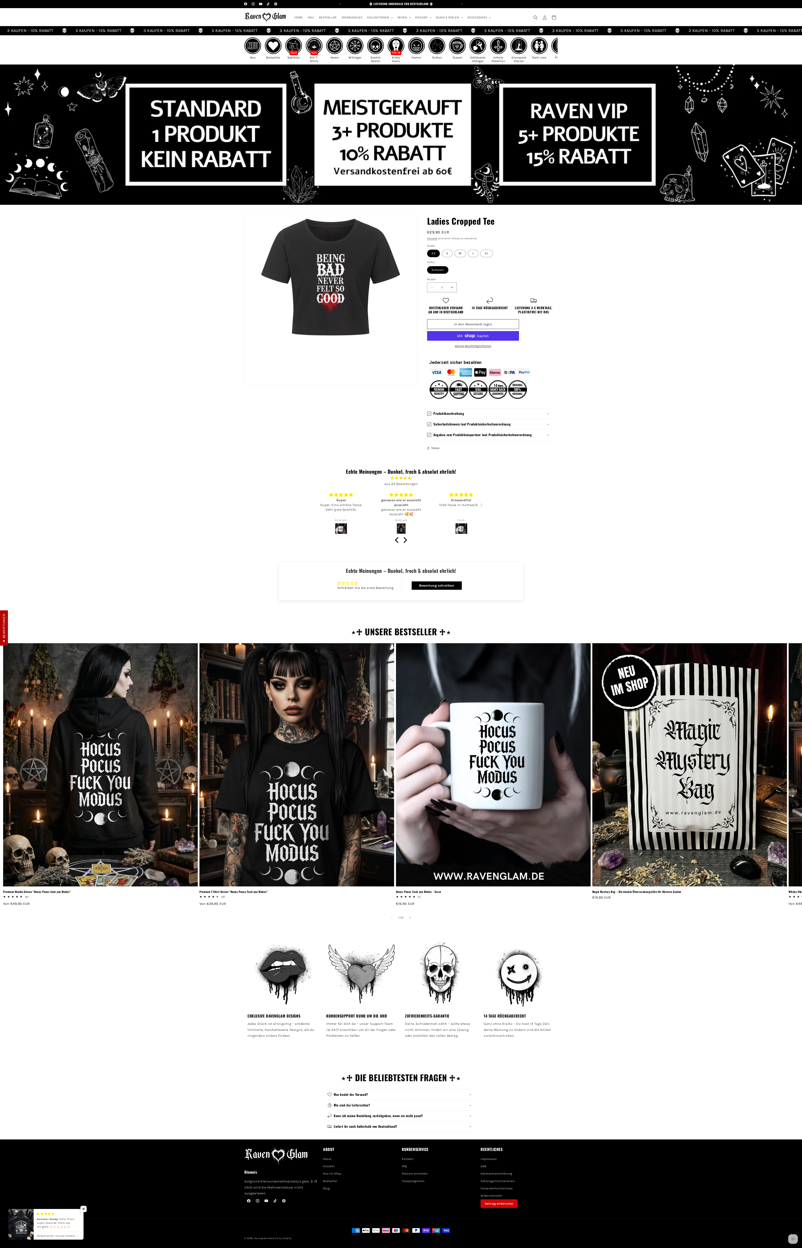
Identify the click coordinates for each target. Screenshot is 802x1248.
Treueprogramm (413, 1181)
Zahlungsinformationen (498, 1181)
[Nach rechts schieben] (410, 917)
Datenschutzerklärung (496, 1173)
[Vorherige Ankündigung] (339, 4)
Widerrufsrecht (491, 1195)
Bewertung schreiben (436, 585)
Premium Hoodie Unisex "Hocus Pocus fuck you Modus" (37, 892)
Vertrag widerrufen (499, 1203)
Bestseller (330, 1181)
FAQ (404, 1166)
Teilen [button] (435, 448)
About (327, 1159)
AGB (483, 1166)
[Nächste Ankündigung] (462, 4)
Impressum (489, 1159)
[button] (380, 17)
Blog (326, 1188)
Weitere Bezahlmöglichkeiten (473, 345)
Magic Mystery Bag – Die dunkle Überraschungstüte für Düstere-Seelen (636, 892)
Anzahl (431, 279)
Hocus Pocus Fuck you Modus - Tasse (418, 892)
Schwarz (437, 270)
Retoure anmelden (415, 1173)
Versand (432, 238)
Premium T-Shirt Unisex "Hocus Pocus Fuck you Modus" (233, 892)
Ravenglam (260, 1238)
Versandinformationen (497, 1188)
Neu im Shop (332, 1173)
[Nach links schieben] (391, 917)
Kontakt (329, 1166)
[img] (401, 478)
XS (433, 253)
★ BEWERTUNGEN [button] (4, 628)
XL (487, 253)
